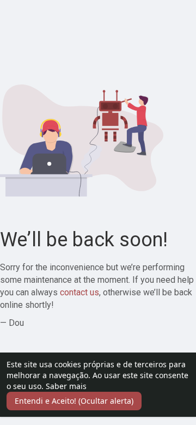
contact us (79, 292)
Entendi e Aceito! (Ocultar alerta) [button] (74, 401)
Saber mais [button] (66, 386)
